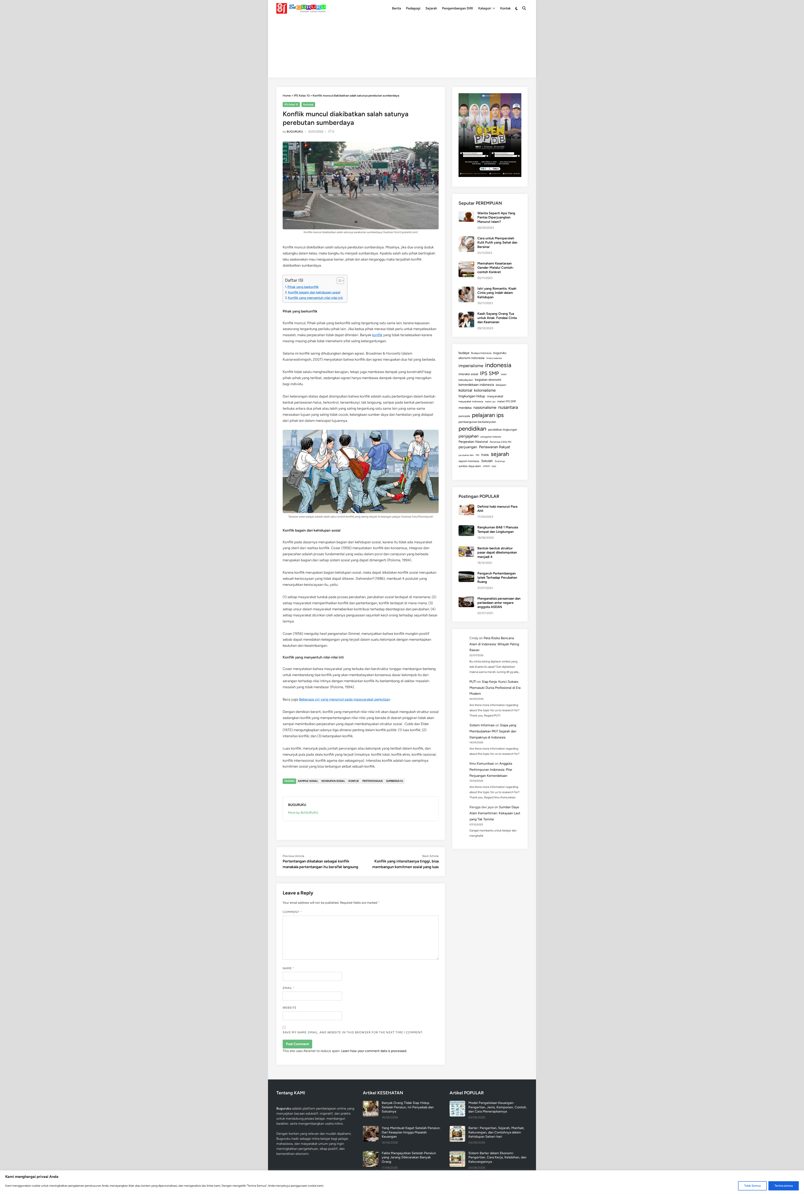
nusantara (508, 407)
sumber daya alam (470, 466)
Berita (396, 8)
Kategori (484, 8)
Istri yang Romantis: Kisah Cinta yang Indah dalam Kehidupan (496, 293)
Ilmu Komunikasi (481, 763)
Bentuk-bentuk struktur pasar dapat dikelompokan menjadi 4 (497, 552)
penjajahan (469, 436)
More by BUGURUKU (303, 813)
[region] (402, 1182)
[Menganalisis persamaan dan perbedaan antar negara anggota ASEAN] (466, 599)
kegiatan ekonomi (488, 380)
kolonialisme (485, 390)
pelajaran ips (488, 415)
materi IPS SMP (506, 401)
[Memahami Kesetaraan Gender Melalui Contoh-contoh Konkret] (466, 264)
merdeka (465, 408)
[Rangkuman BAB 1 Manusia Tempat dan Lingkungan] (466, 528)
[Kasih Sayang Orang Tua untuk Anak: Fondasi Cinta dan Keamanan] (466, 314)
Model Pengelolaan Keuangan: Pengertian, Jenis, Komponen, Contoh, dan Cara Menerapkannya (497, 1107)
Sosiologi (308, 104)
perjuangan (468, 447)
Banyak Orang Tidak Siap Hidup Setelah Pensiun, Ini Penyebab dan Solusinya (408, 1107)
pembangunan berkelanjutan (477, 421)
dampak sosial (308, 781)
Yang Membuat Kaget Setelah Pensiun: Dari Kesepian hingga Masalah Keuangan (411, 1132)
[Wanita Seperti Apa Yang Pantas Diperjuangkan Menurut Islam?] (466, 214)
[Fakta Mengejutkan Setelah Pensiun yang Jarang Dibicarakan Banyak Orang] (371, 1153)
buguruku (499, 353)
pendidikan (472, 428)
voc (494, 466)
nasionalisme (484, 407)
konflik (377, 335)
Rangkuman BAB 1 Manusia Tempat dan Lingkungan (497, 529)
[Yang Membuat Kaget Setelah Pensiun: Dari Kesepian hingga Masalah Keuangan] (371, 1128)
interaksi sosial (468, 374)
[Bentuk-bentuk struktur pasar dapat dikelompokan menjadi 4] (466, 549)
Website (290, 1007)
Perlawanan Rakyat (494, 447)
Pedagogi (413, 8)
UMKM (486, 466)
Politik (485, 455)
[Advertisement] (402, 48)
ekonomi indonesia (471, 358)
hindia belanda (494, 358)
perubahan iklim (466, 455)
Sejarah (431, 8)
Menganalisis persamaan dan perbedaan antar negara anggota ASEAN (499, 602)
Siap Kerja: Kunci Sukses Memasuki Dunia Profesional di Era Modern (495, 688)
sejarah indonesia (469, 461)
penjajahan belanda (491, 436)
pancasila (464, 416)
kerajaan (501, 384)
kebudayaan (466, 379)
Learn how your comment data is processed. (374, 1051)
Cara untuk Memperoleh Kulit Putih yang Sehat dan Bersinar (497, 242)
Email (289, 988)
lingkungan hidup (472, 396)
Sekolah (487, 461)
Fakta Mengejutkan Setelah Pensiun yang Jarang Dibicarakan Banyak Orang (409, 1157)
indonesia (498, 365)
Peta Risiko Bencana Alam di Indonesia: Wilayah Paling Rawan (494, 644)
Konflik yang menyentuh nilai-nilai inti (315, 298)
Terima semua (783, 1186)
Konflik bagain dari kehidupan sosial (314, 292)
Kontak (505, 8)
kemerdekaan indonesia (476, 385)
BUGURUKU (295, 131)
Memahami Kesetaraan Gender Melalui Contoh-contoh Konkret (495, 267)
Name (288, 968)
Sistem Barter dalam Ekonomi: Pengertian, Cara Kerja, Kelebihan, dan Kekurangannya (497, 1157)
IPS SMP (489, 373)
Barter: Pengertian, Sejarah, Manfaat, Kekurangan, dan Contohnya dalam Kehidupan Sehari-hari (496, 1132)
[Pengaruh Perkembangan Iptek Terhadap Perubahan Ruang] (466, 574)
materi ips (490, 401)
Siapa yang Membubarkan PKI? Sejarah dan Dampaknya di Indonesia (492, 731)
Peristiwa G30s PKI (500, 441)
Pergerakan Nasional (473, 442)
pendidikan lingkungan (502, 429)
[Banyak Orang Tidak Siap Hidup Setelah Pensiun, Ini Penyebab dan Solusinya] (371, 1103)
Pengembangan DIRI (457, 8)
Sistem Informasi (482, 725)
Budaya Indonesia (481, 353)
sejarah (500, 453)
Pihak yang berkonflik (303, 287)
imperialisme (471, 365)
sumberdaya (394, 781)
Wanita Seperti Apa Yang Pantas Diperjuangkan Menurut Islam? (496, 217)
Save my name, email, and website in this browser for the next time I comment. (353, 1032)
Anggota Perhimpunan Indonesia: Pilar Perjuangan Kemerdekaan (490, 770)
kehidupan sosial (333, 781)
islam (504, 374)
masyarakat (495, 396)
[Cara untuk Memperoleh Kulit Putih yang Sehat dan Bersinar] (466, 239)
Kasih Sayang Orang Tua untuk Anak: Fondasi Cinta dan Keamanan (497, 318)
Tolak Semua (752, 1186)
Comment (292, 912)
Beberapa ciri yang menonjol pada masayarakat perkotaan (344, 699)
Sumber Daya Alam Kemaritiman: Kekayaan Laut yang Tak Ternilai (494, 813)
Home (287, 95)
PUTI (472, 682)
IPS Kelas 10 (302, 95)
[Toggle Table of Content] (338, 280)
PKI (477, 455)
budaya (464, 353)
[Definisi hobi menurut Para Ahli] (466, 507)
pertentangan (372, 781)
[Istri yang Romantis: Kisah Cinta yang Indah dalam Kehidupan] (466, 289)
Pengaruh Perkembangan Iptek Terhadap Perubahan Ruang (497, 577)
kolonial (465, 390)
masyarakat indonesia (471, 401)
